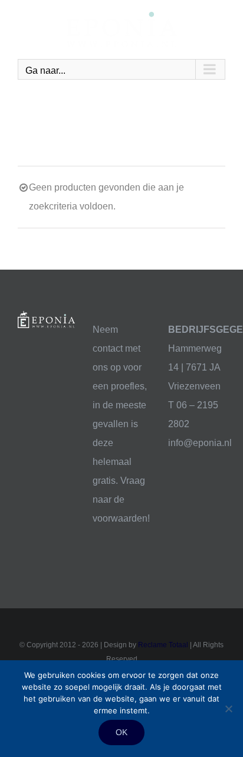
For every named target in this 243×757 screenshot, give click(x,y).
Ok (121, 732)
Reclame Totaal (163, 645)
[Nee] (228, 709)
